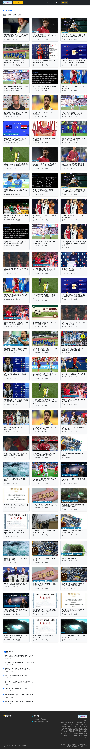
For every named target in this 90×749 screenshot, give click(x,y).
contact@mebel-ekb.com (41, 721)
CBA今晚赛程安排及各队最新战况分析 (18, 669)
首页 (6, 11)
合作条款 (24, 746)
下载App (46, 3)
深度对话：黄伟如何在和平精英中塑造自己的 (20, 682)
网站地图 (30, 746)
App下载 (5, 746)
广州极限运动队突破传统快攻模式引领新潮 (19, 656)
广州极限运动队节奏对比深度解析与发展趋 (19, 675)
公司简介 (55, 3)
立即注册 (18, 2)
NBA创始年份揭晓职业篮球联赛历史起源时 (19, 695)
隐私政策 (17, 746)
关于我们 (11, 746)
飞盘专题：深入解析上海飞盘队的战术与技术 (20, 662)
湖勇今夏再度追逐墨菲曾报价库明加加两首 (19, 701)
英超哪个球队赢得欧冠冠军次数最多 (17, 688)
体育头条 (64, 2)
